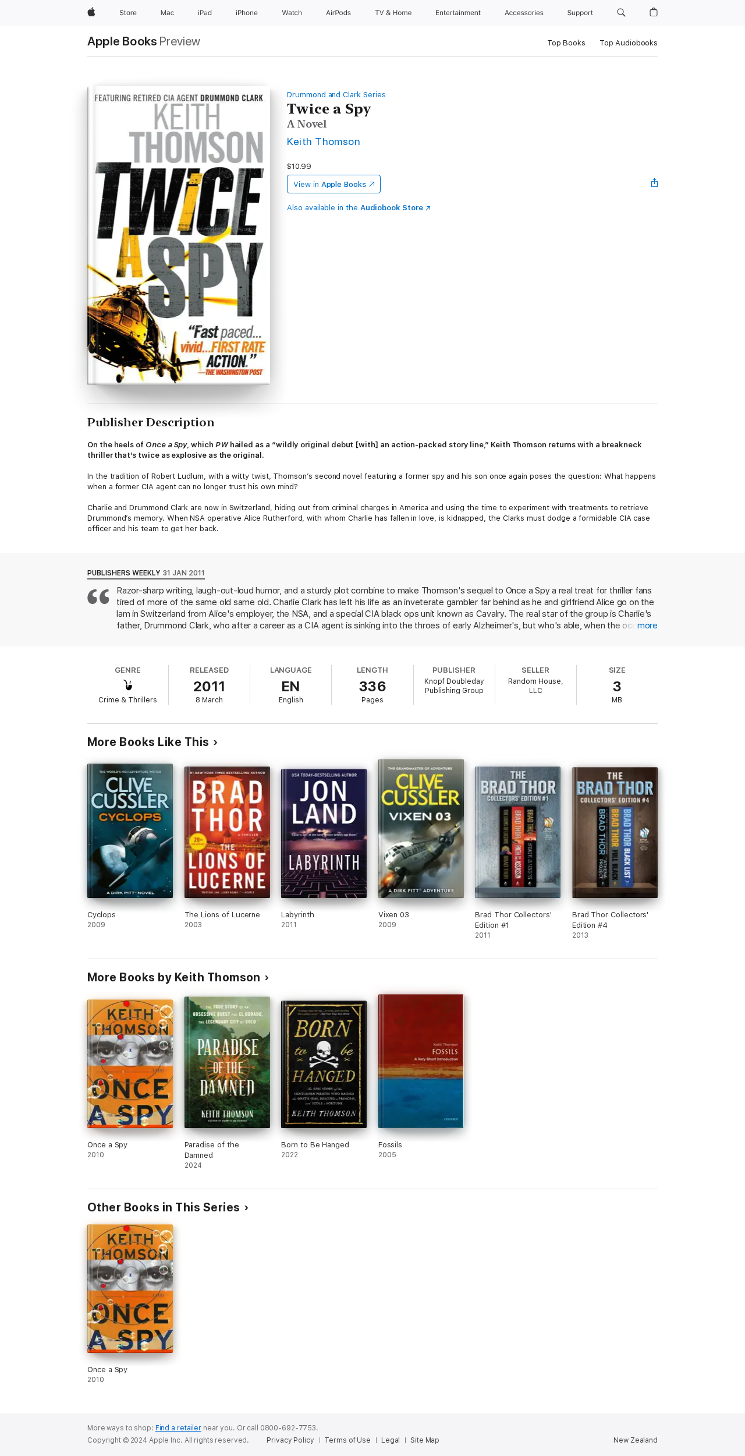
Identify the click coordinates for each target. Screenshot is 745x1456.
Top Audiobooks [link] (628, 42)
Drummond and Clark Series (336, 94)
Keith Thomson (323, 141)
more (647, 625)
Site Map (424, 1440)
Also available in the (355, 207)
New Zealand (635, 1440)
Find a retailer (178, 1428)
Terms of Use (347, 1440)
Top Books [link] (566, 42)
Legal (390, 1440)
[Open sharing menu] (654, 184)
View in (329, 184)
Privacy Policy (290, 1440)
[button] (621, 13)
